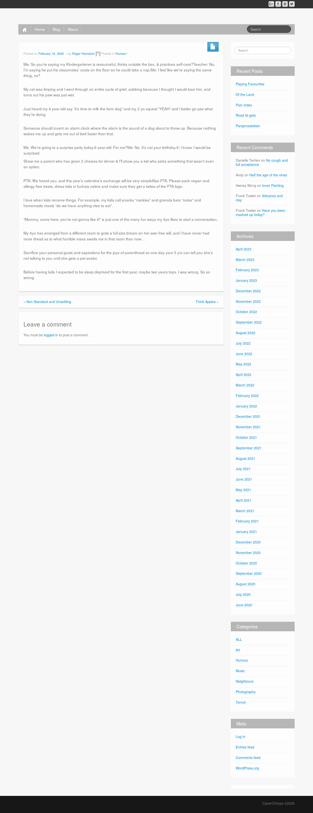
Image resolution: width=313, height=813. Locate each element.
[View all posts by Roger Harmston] (98, 53)
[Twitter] (292, 4)
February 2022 (247, 395)
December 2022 (248, 290)
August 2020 (245, 583)
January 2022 (246, 406)
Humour (120, 53)
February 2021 (247, 521)
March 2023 (245, 259)
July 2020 (243, 594)
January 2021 (246, 531)
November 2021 (248, 426)
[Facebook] (278, 4)
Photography (246, 691)
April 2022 (243, 374)
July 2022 (243, 343)
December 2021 (248, 416)
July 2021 (243, 468)
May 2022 (243, 363)
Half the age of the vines (268, 174)
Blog (56, 29)
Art (238, 649)
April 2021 (243, 500)
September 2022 (249, 322)
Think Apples (206, 301)
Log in (240, 736)
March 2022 (245, 385)
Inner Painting (273, 185)
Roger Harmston (83, 53)
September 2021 (249, 447)
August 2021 (245, 458)
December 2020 (248, 542)
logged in (51, 334)
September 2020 (249, 573)
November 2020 (248, 552)
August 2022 (245, 332)
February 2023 (247, 269)
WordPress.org (247, 768)
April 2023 (243, 249)
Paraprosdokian (248, 125)
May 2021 (243, 489)
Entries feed (245, 747)
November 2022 (248, 301)
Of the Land (245, 94)
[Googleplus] (271, 4)
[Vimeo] (285, 4)
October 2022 (246, 311)
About (73, 29)
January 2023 (246, 280)
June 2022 (244, 353)
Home (40, 29)
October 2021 (246, 437)
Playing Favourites (250, 83)
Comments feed (248, 757)
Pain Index (244, 104)
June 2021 (244, 479)
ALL (239, 639)
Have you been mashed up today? (260, 212)
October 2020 (246, 563)
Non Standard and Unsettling (48, 301)
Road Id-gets (246, 115)
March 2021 (245, 510)
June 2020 (244, 604)
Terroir (241, 702)
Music (240, 670)
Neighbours (245, 681)
